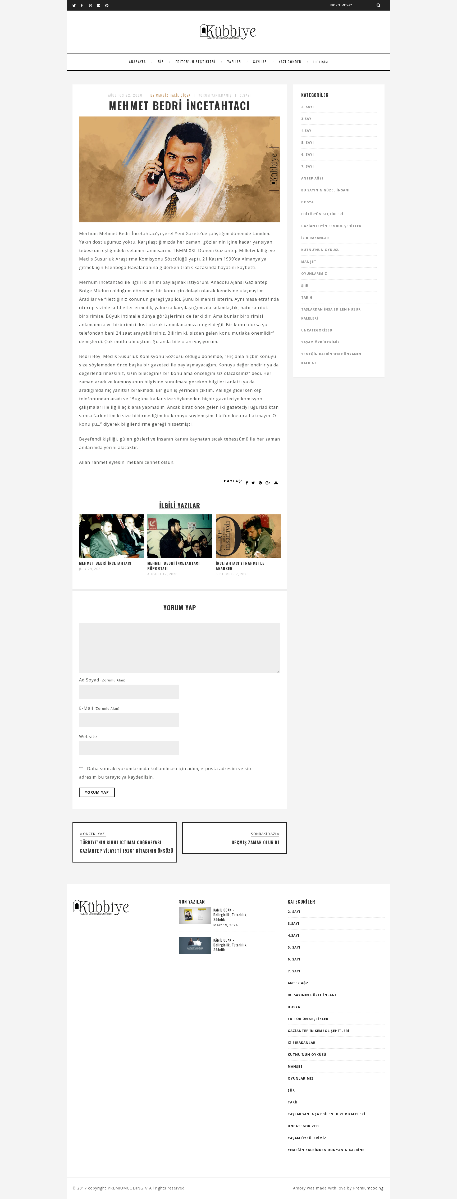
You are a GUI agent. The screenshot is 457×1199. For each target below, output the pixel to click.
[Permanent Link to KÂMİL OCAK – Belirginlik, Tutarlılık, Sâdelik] (195, 922)
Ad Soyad (102, 680)
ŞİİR (304, 285)
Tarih (306, 297)
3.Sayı (245, 95)
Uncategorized (316, 330)
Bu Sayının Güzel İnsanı (325, 190)
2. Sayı (307, 107)
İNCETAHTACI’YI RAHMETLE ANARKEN (240, 565)
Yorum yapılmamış (215, 95)
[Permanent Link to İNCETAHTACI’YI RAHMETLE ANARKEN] (248, 556)
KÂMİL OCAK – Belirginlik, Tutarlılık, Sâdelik (230, 915)
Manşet (308, 261)
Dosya (307, 202)
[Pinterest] (109, 5)
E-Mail (99, 708)
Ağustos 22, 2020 (125, 95)
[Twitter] (76, 5)
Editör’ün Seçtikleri (196, 61)
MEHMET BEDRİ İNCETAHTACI (105, 563)
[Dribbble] (93, 5)
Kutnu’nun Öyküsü (320, 250)
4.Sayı (307, 130)
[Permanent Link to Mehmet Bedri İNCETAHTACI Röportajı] (179, 556)
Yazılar (234, 61)
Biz (161, 61)
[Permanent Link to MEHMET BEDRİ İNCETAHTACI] (111, 556)
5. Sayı (307, 142)
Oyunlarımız (314, 273)
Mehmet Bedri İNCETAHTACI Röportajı (173, 565)
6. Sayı (307, 154)
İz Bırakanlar (315, 238)
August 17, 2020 (162, 574)
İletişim (320, 62)
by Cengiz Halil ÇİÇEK (170, 95)
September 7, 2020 (232, 574)
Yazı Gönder (290, 61)
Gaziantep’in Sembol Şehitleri (332, 226)
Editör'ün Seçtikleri (322, 214)
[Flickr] (101, 5)
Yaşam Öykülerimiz (320, 342)
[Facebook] (85, 5)
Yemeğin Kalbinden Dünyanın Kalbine (326, 1150)
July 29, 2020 (91, 569)
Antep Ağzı (312, 178)
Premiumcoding (368, 1188)
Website (88, 736)
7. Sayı (307, 166)
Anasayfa (137, 61)
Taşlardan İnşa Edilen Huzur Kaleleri (326, 1114)
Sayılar (260, 61)
